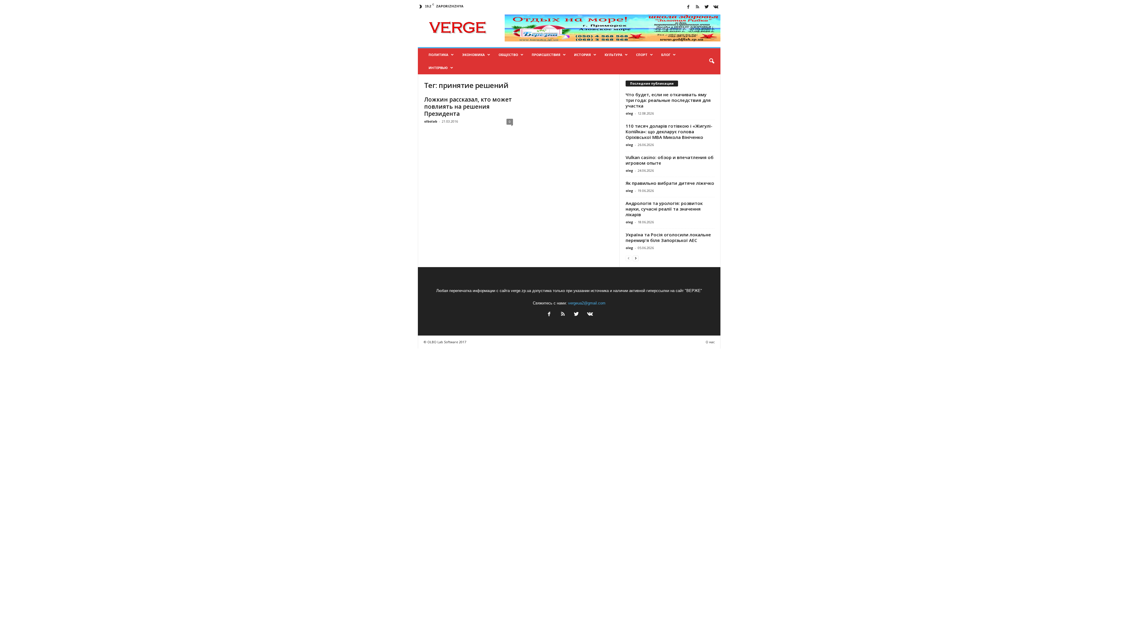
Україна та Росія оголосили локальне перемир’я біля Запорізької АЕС (668, 237)
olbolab (430, 121)
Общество (508, 54)
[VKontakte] (716, 7)
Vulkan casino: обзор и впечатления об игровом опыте (670, 160)
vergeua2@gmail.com (586, 303)
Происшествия (546, 54)
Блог (665, 54)
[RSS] (697, 7)
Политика (438, 54)
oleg (629, 113)
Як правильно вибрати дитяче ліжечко (670, 183)
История (582, 54)
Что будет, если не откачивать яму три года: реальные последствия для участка (668, 100)
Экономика (473, 54)
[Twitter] (706, 7)
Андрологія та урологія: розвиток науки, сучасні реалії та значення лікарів (664, 208)
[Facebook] (688, 7)
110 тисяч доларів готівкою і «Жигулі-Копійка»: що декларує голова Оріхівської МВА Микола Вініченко (669, 131)
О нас (710, 342)
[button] (711, 61)
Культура (613, 54)
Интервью (438, 67)
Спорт (642, 54)
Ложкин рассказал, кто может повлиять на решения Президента (468, 107)
